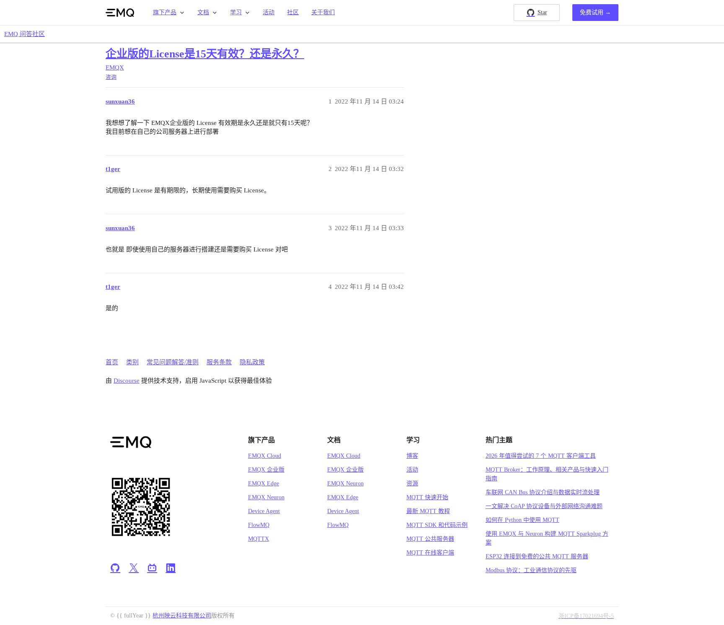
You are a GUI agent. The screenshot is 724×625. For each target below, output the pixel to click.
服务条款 (219, 362)
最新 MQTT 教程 (428, 511)
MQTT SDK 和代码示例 (437, 525)
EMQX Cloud (264, 456)
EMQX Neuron (266, 497)
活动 (268, 12)
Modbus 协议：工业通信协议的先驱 (531, 570)
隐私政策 (252, 362)
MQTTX (258, 539)
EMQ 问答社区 (24, 34)
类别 (132, 362)
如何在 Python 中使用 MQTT (522, 520)
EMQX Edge (263, 483)
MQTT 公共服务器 (430, 539)
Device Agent (264, 511)
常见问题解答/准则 (173, 362)
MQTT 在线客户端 (430, 553)
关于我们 (323, 12)
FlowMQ (258, 525)
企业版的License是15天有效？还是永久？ (205, 54)
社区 (293, 12)
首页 (112, 362)
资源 (412, 483)
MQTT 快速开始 (427, 497)
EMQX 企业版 (266, 470)
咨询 (111, 77)
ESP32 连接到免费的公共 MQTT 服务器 (537, 556)
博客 (412, 456)
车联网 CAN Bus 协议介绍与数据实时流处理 (543, 492)
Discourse (127, 380)
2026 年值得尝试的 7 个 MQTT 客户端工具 (541, 456)
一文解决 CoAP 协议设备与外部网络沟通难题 (544, 506)
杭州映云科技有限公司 (182, 615)
